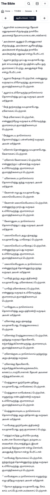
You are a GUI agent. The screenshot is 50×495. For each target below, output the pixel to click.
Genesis (28, 11)
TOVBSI (17, 11)
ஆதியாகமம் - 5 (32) (25, 18)
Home (7, 11)
